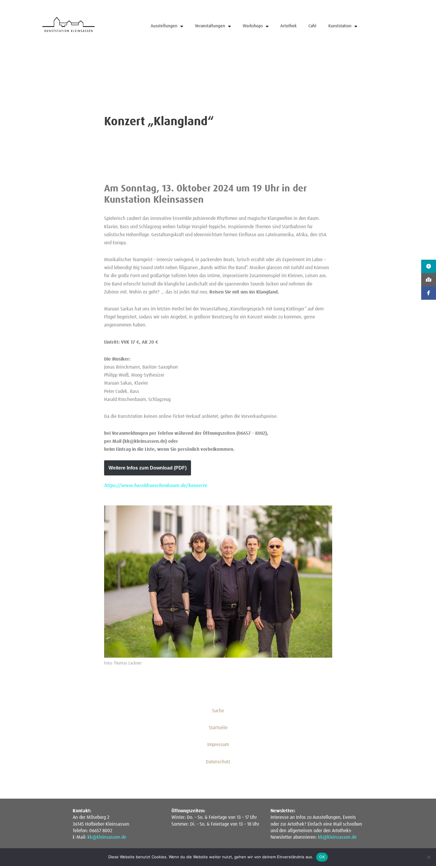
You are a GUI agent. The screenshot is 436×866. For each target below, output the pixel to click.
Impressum (218, 744)
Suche (218, 710)
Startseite (218, 727)
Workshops (253, 26)
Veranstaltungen (210, 26)
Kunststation (339, 26)
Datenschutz (218, 761)
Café (312, 26)
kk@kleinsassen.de (106, 837)
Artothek (288, 26)
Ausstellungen (164, 26)
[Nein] (429, 857)
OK (322, 856)
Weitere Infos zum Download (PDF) (148, 467)
